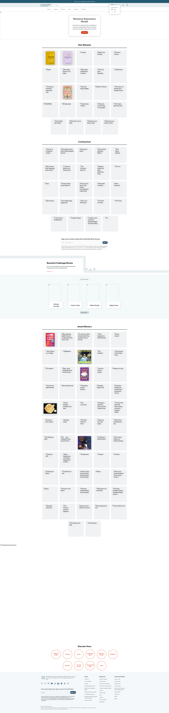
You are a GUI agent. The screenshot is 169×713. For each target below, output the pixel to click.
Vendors (101, 697)
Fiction (79, 654)
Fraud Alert (116, 694)
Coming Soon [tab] (84, 141)
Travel (101, 665)
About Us (83, 9)
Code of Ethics (117, 686)
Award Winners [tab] (84, 326)
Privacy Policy (117, 681)
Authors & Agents (103, 679)
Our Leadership (87, 681)
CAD (115, 11)
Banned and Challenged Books (89, 688)
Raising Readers (103, 699)
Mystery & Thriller (101, 654)
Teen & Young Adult (90, 665)
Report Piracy (117, 692)
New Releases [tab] (84, 45)
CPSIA (115, 696)
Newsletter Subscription (89, 686)
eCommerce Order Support (105, 686)
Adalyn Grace (113, 305)
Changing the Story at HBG (90, 692)
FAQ (100, 695)
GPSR (115, 698)
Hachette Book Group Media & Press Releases (90, 697)
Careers (101, 690)
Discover (63, 9)
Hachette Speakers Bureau (105, 688)
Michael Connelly (56, 305)
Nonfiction (113, 654)
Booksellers (102, 701)
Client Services (102, 681)
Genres (49, 9)
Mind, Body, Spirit (90, 654)
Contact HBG (102, 692)
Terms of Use (117, 679)
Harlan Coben (75, 305)
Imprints (76, 9)
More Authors (84, 312)
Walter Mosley (94, 305)
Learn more (49, 271)
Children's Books (56, 654)
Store (69, 9)
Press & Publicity (88, 700)
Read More (84, 32)
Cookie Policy (117, 683)
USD (115, 9)
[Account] (123, 5)
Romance (67, 665)
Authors (56, 9)
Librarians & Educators (104, 683)
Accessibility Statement (89, 694)
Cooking (67, 654)
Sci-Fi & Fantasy (79, 665)
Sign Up (105, 242)
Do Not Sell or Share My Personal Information (119, 688)
